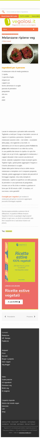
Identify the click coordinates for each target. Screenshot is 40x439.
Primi (3, 353)
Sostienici (20, 424)
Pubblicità (5, 341)
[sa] (3, 11)
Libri (3, 409)
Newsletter (6, 422)
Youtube (13, 424)
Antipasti (5, 350)
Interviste (5, 406)
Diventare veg (7, 385)
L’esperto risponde (8, 400)
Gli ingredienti (6, 382)
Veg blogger (6, 365)
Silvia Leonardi (7, 41)
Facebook (5, 424)
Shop (3, 412)
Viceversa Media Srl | (25, 432)
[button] (14, 302)
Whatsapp (15, 422)
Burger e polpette (8, 359)
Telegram (23, 422)
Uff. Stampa (6, 338)
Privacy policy (30, 424)
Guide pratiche (7, 379)
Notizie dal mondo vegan (10, 403)
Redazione (5, 335)
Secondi (4, 356)
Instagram (31, 422)
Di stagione (6, 391)
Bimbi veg (5, 388)
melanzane (9, 231)
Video (4, 377)
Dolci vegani (6, 362)
